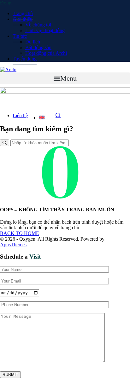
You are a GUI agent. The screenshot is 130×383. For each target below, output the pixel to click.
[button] (65, 78)
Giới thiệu (22, 19)
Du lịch (32, 41)
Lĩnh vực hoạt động (45, 30)
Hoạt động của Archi (46, 53)
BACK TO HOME (19, 233)
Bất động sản (38, 47)
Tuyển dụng (25, 58)
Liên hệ (20, 115)
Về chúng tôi (38, 24)
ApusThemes (13, 244)
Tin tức (20, 36)
